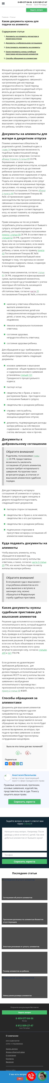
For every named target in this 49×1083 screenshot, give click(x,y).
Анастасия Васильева (24, 774)
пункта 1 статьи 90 (11, 234)
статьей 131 (26, 375)
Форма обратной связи (15, 1052)
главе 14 (6, 149)
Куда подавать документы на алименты (23, 47)
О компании (11, 1055)
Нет (20, 1079)
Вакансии (10, 1062)
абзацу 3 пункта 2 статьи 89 (16, 159)
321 (9, 653)
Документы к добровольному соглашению (24, 43)
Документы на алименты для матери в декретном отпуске (22, 37)
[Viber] (13, 763)
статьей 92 (7, 237)
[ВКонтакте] (6, 763)
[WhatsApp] (17, 763)
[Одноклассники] (10, 763)
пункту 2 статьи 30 (11, 690)
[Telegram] (21, 763)
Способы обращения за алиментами (21, 58)
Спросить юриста (24, 801)
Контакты (10, 1058)
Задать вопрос (36, 10)
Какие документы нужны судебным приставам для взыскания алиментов (22, 52)
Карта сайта (10, 1070)
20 (34, 291)
